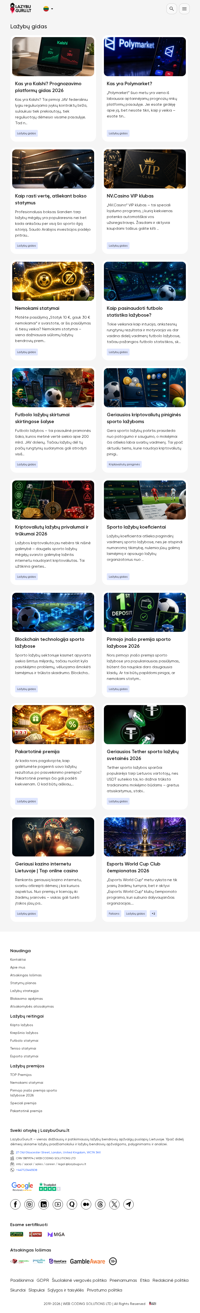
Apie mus (17, 967)
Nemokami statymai (26, 1082)
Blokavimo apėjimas (26, 998)
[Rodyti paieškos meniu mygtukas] (171, 8)
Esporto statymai (24, 1056)
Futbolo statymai (24, 1040)
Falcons (114, 913)
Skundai (18, 1289)
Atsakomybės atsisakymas (32, 1006)
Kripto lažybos (21, 1025)
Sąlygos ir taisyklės (66, 1289)
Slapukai (37, 1289)
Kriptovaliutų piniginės (124, 464)
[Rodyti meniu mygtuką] (184, 8)
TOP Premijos (21, 1075)
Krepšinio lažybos (24, 1033)
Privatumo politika (104, 1289)
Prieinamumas (123, 1280)
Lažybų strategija (24, 991)
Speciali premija (23, 1103)
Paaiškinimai (22, 1280)
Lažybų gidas (26, 133)
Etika (145, 1280)
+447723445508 (26, 1170)
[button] (48, 9)
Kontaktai (18, 959)
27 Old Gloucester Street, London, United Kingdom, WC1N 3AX (58, 1152)
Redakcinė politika (170, 1280)
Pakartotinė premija (26, 1111)
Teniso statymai (23, 1048)
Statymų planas (23, 983)
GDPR (43, 1280)
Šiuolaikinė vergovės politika (79, 1280)
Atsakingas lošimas (26, 975)
